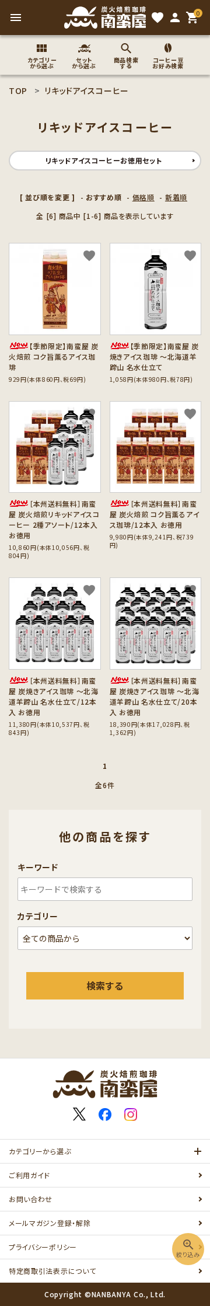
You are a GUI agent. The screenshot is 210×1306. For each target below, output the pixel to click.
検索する (105, 985)
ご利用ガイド (29, 1175)
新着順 (176, 197)
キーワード (38, 867)
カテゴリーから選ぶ (40, 1151)
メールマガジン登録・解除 (49, 1223)
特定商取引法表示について (52, 1271)
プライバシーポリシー (43, 1247)
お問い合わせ (30, 1199)
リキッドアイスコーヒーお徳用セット (104, 160)
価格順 (143, 197)
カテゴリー (38, 916)
